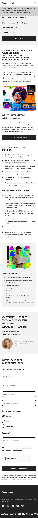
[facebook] (3, 506)
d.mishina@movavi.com (10, 331)
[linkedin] (12, 506)
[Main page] (8, 3)
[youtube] (17, 506)
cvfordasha (16, 334)
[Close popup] (35, 11)
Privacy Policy (6, 14)
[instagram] (8, 506)
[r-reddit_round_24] (22, 506)
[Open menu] (35, 3)
